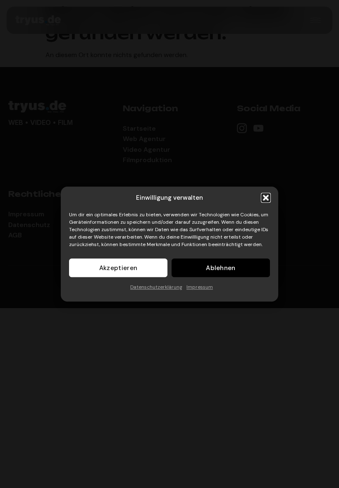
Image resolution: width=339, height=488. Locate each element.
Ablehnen (220, 268)
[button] (266, 198)
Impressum (199, 287)
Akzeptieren (118, 268)
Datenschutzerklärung (156, 287)
